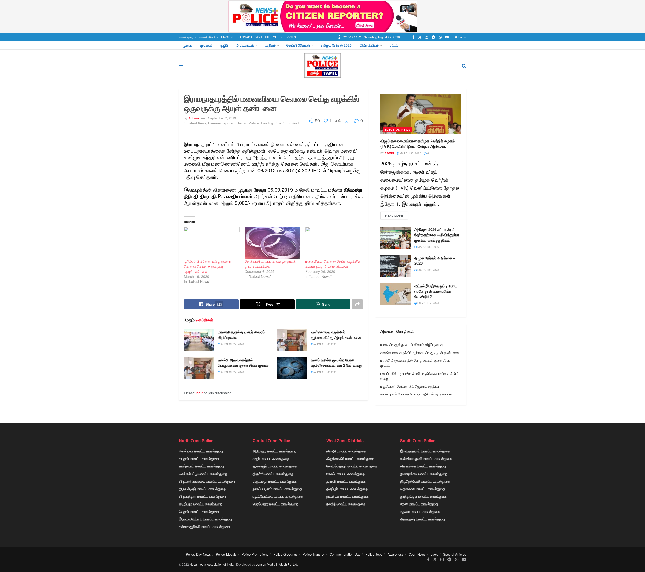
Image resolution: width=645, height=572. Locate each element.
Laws (434, 554)
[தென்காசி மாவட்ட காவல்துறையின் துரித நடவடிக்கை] (272, 243)
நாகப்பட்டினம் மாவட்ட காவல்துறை (277, 488)
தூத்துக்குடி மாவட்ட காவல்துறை (423, 496)
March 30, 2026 (410, 153)
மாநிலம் (270, 45)
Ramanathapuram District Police (233, 123)
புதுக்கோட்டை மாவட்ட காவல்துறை (278, 496)
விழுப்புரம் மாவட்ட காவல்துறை (200, 503)
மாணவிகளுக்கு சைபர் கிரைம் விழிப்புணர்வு (241, 334)
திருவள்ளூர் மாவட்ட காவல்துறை (202, 488)
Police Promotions (255, 554)
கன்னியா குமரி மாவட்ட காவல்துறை (426, 458)
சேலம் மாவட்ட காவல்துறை (345, 473)
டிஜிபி (224, 45)
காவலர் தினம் (207, 37)
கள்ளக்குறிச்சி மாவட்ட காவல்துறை (204, 526)
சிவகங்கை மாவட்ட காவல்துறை (423, 465)
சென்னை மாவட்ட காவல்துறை (201, 450)
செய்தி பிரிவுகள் (298, 45)
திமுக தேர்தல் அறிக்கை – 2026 (434, 260)
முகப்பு (187, 45)
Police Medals (226, 554)
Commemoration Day (345, 554)
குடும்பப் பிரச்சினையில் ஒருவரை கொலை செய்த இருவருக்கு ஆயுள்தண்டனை (207, 266)
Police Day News (198, 554)
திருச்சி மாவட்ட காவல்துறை (273, 473)
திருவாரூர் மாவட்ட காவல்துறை (275, 481)
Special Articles (454, 554)
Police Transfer (314, 554)
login (199, 392)
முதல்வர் (206, 45)
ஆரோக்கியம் (369, 45)
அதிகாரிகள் (245, 45)
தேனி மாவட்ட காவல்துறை (419, 503)
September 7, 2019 (222, 118)
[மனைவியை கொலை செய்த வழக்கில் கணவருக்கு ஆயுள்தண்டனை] (333, 243)
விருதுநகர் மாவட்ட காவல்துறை (422, 518)
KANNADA (245, 37)
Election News (397, 129)
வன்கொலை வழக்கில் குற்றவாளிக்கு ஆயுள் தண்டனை (336, 334)
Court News (417, 554)
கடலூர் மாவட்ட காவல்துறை (199, 458)
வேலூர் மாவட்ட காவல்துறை (199, 511)
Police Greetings (285, 554)
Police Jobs (373, 554)
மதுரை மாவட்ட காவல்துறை (420, 511)
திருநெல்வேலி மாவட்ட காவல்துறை (425, 481)
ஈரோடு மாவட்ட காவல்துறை (346, 450)
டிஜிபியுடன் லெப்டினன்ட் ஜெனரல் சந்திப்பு (409, 386)
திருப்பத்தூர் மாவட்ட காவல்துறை (202, 496)
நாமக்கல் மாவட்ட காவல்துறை (347, 496)
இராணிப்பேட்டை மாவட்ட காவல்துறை (205, 518)
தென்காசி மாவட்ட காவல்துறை (422, 488)
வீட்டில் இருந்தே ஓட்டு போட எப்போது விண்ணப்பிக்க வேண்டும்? (435, 291)
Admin (193, 118)
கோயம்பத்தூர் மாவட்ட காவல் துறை (351, 465)
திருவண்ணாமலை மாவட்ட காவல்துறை (207, 481)
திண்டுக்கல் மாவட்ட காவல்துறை (423, 473)
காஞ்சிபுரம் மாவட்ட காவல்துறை (201, 465)
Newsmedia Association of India (212, 564)
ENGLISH (228, 37)
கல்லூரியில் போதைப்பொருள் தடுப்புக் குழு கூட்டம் (416, 393)
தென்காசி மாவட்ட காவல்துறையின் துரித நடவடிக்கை (270, 264)
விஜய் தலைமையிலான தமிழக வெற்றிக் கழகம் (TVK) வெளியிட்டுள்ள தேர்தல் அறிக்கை (417, 143)
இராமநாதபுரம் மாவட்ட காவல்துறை (425, 450)
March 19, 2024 (428, 303)
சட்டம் (394, 45)
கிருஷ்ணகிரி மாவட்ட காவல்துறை (350, 458)
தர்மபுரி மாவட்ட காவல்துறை (346, 481)
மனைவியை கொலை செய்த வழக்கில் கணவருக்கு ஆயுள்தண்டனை (332, 264)
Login (462, 37)
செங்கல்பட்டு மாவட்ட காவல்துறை (203, 473)
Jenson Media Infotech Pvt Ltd (276, 564)
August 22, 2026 (232, 344)
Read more (394, 215)
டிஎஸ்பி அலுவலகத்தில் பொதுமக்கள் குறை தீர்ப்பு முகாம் (243, 362)
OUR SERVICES (284, 37)
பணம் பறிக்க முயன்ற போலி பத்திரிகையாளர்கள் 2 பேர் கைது (336, 362)
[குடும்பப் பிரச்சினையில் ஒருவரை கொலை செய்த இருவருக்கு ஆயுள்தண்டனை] (212, 243)
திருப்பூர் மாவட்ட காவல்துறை (347, 488)
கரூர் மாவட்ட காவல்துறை (271, 458)
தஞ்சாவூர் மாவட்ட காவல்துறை (275, 465)
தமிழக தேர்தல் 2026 (336, 45)
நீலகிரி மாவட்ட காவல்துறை (345, 503)
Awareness (396, 554)
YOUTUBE (262, 37)
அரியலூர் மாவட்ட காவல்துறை (274, 450)
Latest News (196, 123)
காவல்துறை (186, 37)
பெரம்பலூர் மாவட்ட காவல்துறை (275, 503)
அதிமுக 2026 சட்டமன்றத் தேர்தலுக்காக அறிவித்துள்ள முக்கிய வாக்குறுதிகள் (436, 235)
